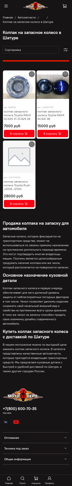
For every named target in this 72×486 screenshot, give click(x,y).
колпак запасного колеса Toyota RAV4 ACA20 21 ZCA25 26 (17, 115)
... (43, 17)
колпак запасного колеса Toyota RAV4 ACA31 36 (50, 115)
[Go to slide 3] (56, 100)
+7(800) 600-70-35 (20, 408)
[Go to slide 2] (26, 100)
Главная (8, 17)
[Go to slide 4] (63, 100)
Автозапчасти (27, 17)
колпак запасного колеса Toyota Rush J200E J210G (17, 185)
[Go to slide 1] (12, 101)
